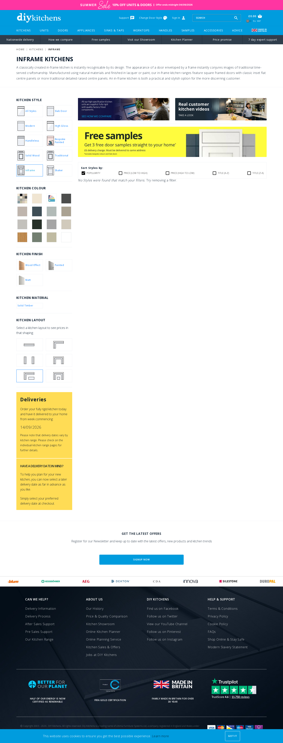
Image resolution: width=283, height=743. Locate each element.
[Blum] (13, 581)
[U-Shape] (59, 360)
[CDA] (157, 581)
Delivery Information (40, 608)
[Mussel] (66, 224)
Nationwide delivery (20, 39)
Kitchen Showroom (100, 624)
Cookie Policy (218, 624)
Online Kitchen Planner (103, 632)
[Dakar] (66, 211)
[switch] (249, 21)
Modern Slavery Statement (228, 647)
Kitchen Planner (182, 39)
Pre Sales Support (39, 632)
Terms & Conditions (223, 608)
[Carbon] (66, 199)
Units (44, 30)
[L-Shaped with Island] (30, 376)
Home (20, 49)
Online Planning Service (103, 639)
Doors (63, 30)
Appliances (86, 30)
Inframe (54, 49)
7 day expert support (262, 39)
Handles (165, 30)
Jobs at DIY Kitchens (101, 655)
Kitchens (23, 30)
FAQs (212, 632)
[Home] (38, 18)
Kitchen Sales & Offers (103, 647)
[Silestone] (229, 581)
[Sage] (52, 237)
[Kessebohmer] (51, 581)
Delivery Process (38, 616)
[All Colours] (22, 199)
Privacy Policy (218, 616)
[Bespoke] (52, 199)
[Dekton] (121, 581)
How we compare (60, 39)
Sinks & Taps (114, 30)
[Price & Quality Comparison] (123, 119)
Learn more (160, 736)
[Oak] (22, 237)
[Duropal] (268, 581)
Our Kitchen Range (39, 639)
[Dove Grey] (22, 224)
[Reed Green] (37, 237)
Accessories (213, 30)
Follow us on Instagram (165, 639)
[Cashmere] (22, 211)
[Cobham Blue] (37, 211)
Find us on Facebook (162, 608)
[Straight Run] (30, 345)
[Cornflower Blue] (52, 211)
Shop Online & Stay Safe (226, 639)
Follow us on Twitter (162, 616)
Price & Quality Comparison (107, 616)
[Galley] (30, 360)
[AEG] (86, 581)
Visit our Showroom (141, 39)
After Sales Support (40, 624)
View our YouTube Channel (167, 624)
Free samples (101, 39)
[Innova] (191, 581)
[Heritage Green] (37, 224)
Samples (188, 30)
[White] (66, 237)
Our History (95, 608)
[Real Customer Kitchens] (221, 119)
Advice (237, 30)
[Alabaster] (37, 199)
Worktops (141, 30)
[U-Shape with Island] (59, 376)
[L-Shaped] (59, 345)
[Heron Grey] (52, 224)
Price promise (222, 39)
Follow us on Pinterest (164, 632)
